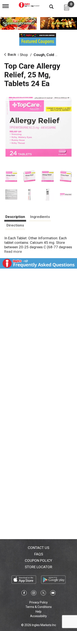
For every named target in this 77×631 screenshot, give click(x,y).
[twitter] (43, 593)
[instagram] (33, 593)
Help (38, 611)
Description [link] (15, 217)
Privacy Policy (38, 602)
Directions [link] (15, 225)
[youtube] (53, 593)
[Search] (48, 6)
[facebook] (24, 593)
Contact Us (38, 548)
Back (11, 54)
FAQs (38, 554)
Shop (24, 55)
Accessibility (38, 616)
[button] (11, 176)
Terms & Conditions (38, 607)
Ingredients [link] (40, 217)
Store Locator (38, 567)
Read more (13, 251)
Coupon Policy (38, 560)
